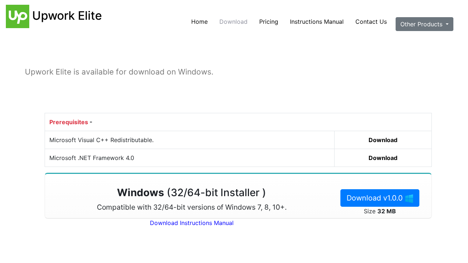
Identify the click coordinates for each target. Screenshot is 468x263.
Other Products (422, 24)
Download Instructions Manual (192, 222)
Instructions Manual (317, 21)
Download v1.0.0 (376, 198)
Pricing (268, 21)
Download (233, 21)
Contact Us (371, 21)
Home (199, 21)
